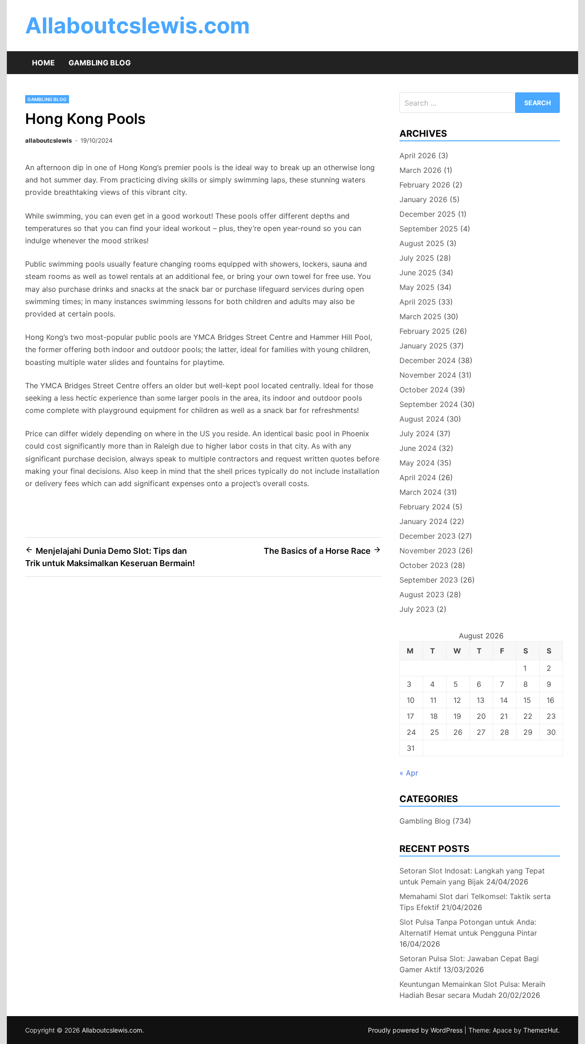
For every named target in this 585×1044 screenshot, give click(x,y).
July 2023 (416, 609)
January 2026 (423, 199)
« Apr (408, 772)
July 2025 (416, 257)
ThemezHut (540, 1030)
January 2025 (423, 345)
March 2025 (420, 316)
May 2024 (417, 462)
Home (43, 62)
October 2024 (423, 389)
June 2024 (417, 448)
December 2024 (427, 360)
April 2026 (417, 155)
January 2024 (423, 521)
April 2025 (417, 301)
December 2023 (427, 536)
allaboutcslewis (48, 140)
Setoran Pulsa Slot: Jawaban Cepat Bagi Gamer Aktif (469, 964)
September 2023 (428, 579)
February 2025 (424, 331)
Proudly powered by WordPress (416, 1030)
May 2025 (417, 287)
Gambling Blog (100, 62)
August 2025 (421, 243)
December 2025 (427, 214)
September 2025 (428, 228)
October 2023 (423, 565)
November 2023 (427, 550)
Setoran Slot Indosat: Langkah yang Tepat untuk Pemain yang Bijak (472, 876)
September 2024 (428, 404)
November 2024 (427, 375)
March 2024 (420, 492)
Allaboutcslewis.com (137, 25)
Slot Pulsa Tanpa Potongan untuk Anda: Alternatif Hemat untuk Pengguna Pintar (468, 927)
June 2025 (417, 272)
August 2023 (421, 594)
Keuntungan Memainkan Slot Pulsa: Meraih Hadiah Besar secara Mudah (472, 990)
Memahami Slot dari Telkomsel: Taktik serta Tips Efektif (475, 902)
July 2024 (416, 433)
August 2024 (421, 418)
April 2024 (417, 477)
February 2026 (424, 184)
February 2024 (424, 506)
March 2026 (420, 170)
